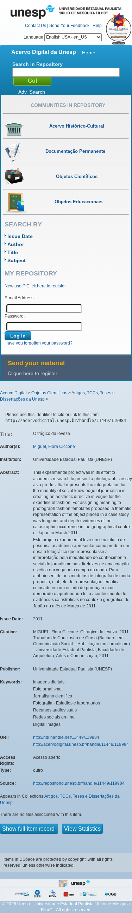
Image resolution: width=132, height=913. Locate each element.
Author (15, 244)
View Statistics (82, 829)
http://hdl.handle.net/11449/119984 (66, 737)
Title (12, 252)
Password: (15, 316)
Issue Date (20, 236)
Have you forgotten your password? (39, 343)
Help (97, 25)
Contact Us (35, 25)
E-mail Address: (19, 297)
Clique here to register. (33, 373)
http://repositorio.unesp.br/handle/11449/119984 (79, 783)
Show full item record (29, 829)
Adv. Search (31, 92)
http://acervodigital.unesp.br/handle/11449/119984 (81, 744)
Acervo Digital (13, 392)
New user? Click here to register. (36, 286)
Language (34, 37)
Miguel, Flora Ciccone (54, 446)
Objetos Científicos (49, 392)
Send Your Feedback (69, 25)
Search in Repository (37, 64)
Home (88, 52)
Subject (16, 260)
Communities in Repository (68, 105)
